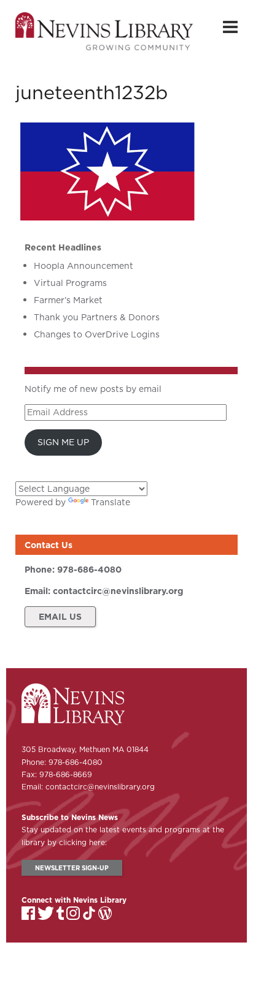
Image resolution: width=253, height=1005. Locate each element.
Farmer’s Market (68, 300)
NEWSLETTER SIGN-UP (72, 868)
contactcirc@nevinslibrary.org (118, 591)
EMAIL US (60, 617)
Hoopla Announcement (83, 266)
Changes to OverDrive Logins (97, 334)
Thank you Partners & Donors (97, 317)
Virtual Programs (70, 283)
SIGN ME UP (63, 442)
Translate (110, 502)
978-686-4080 (89, 569)
